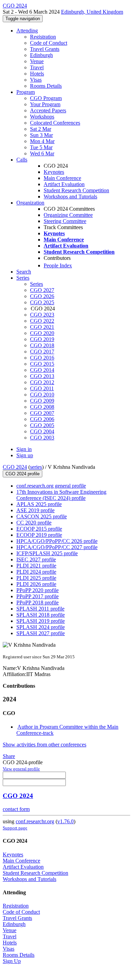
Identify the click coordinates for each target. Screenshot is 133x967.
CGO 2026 (42, 296)
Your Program (45, 104)
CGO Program (46, 98)
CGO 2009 (42, 401)
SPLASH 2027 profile (40, 633)
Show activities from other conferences (44, 744)
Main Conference (62, 178)
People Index (58, 265)
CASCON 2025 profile (41, 516)
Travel (37, 67)
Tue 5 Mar (41, 147)
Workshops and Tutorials (70, 196)
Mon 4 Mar (42, 141)
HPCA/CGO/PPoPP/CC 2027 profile (57, 547)
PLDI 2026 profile (36, 584)
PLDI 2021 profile (36, 566)
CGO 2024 (15, 467)
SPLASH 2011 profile (40, 609)
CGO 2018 (42, 345)
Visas (36, 80)
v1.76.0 (65, 821)
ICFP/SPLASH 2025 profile (47, 553)
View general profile (21, 768)
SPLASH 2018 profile (40, 615)
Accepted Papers (48, 110)
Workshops (42, 117)
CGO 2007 (42, 413)
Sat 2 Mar (40, 129)
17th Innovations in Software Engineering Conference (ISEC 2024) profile (61, 495)
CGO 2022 (42, 321)
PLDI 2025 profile (36, 578)
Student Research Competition (76, 190)
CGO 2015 (42, 364)
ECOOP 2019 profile (39, 535)
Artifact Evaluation (64, 184)
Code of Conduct (48, 43)
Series (36, 284)
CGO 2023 (42, 315)
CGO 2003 (42, 437)
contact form (16, 809)
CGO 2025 (42, 302)
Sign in (24, 449)
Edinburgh (41, 55)
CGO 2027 (42, 290)
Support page (15, 827)
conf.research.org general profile (51, 486)
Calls (21, 160)
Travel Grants (44, 49)
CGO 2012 (42, 382)
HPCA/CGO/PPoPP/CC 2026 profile (57, 541)
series (36, 467)
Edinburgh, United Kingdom (92, 12)
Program (25, 92)
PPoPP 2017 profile (37, 596)
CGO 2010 (42, 394)
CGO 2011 (42, 388)
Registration (43, 37)
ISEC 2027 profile (36, 559)
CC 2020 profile (33, 522)
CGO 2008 (42, 407)
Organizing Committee (68, 215)
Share (9, 756)
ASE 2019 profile (35, 510)
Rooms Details (46, 86)
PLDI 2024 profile (36, 572)
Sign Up (12, 961)
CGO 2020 (42, 333)
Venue (37, 61)
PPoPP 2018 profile (37, 602)
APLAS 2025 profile (39, 504)
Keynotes (54, 172)
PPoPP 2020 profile (37, 590)
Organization (30, 203)
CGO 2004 (42, 431)
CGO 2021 (42, 327)
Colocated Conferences (55, 123)
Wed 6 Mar (42, 153)
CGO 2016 (42, 358)
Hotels (37, 73)
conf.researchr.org (35, 821)
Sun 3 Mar (41, 135)
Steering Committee (65, 221)
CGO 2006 (42, 419)
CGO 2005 (42, 425)
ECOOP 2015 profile (39, 529)
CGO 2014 (42, 370)
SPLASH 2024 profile (40, 627)
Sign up (24, 455)
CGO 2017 (42, 351)
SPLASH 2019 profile (40, 621)
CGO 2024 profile (22, 473)
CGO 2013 (42, 376)
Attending (27, 30)
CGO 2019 (42, 339)
